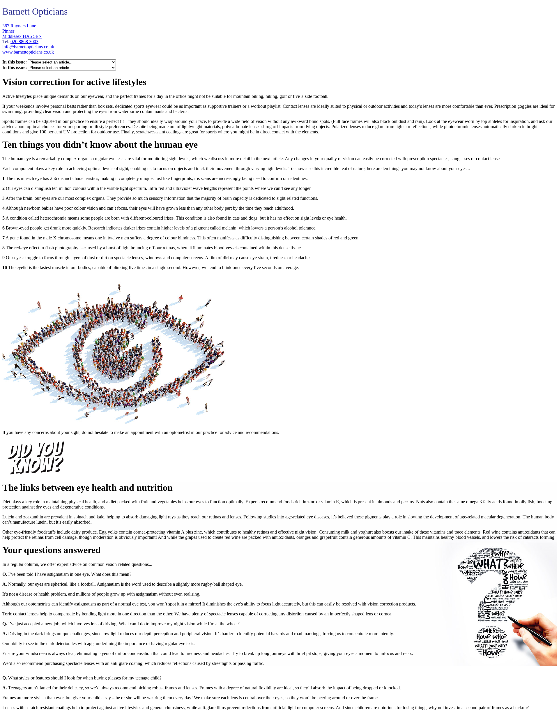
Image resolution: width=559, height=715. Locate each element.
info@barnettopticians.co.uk (28, 46)
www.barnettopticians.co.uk (28, 52)
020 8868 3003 (24, 41)
